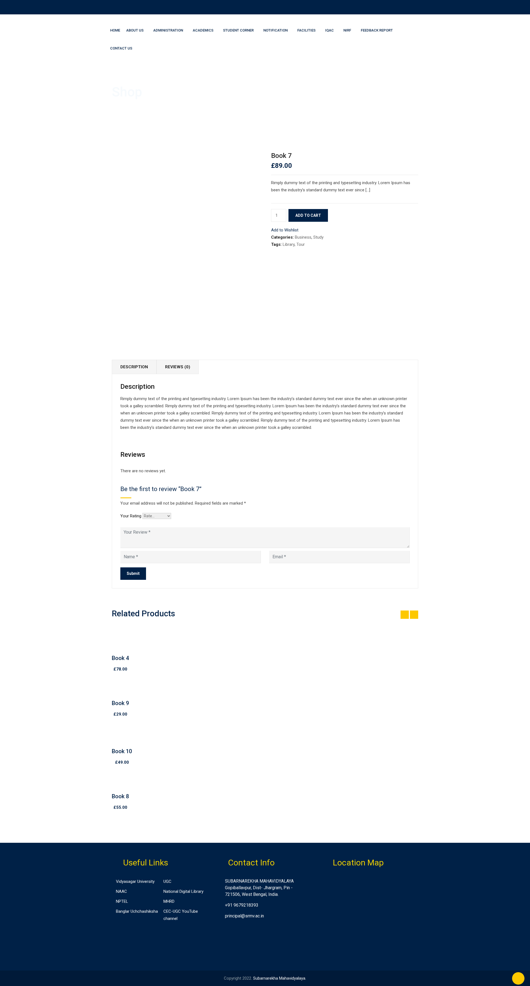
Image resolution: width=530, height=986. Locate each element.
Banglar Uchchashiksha (137, 911)
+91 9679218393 (241, 905)
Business (303, 237)
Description (134, 366)
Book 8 (120, 796)
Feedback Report (377, 30)
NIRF (347, 30)
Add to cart (308, 215)
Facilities (306, 30)
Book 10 (122, 751)
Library (289, 244)
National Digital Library (183, 891)
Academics (203, 30)
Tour (300, 244)
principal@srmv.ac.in (244, 916)
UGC (167, 881)
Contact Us (121, 48)
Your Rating (130, 515)
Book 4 (120, 658)
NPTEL (122, 901)
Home (115, 30)
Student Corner (238, 30)
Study (318, 237)
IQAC (329, 30)
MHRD (168, 901)
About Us (135, 30)
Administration (168, 30)
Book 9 (120, 703)
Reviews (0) (177, 366)
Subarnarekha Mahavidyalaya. (279, 978)
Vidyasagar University (135, 881)
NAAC (121, 891)
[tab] (134, 367)
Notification (275, 30)
